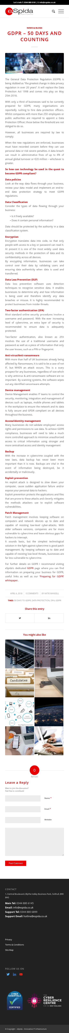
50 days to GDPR (22, 600)
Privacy (8, 939)
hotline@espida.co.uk (35, 916)
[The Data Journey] (48, 682)
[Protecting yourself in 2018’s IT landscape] (48, 654)
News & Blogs (34, 27)
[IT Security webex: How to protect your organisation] (19, 711)
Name (48, 798)
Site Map (9, 950)
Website (48, 819)
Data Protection (41, 600)
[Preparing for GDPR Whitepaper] (19, 654)
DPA (53, 600)
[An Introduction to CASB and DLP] (19, 740)
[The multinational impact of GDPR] (48, 711)
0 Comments (32, 593)
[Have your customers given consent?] (48, 740)
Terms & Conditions (14, 944)
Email (47, 808)
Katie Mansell (52, 593)
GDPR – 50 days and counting (34, 36)
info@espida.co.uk (23, 907)
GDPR (30, 568)
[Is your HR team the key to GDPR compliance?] (19, 682)
